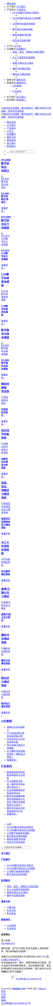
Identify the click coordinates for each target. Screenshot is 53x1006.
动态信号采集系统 (5, 434)
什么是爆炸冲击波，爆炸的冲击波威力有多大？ (16, 784)
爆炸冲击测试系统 (5, 638)
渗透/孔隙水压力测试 (5, 592)
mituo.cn (42, 988)
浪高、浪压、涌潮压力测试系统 (5, 490)
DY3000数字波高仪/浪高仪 (20, 827)
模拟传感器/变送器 (5, 387)
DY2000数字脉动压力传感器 (21, 830)
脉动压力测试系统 (5, 682)
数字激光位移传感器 (5, 333)
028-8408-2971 (8, 943)
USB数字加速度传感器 (18, 833)
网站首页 (11, 3)
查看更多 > (12, 760)
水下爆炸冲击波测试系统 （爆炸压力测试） (16, 754)
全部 (9, 824)
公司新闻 (6, 721)
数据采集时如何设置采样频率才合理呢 (16, 775)
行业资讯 (6, 766)
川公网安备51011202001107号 (16, 1003)
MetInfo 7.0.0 (18, 988)
